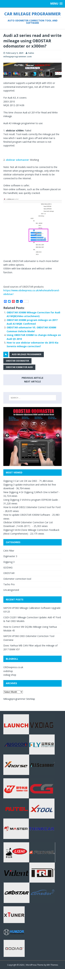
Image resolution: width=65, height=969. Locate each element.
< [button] (7, 435)
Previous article (32, 377)
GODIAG (7, 567)
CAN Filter (8, 550)
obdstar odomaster (17, 159)
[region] (32, 70)
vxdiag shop (9, 674)
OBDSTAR (8, 573)
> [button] (57, 435)
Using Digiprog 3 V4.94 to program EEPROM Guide (30, 499)
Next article (32, 381)
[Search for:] (32, 398)
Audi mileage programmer (26, 354)
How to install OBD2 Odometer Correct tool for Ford (31, 507)
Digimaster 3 (10, 556)
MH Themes (52, 964)
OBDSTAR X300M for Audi (19, 367)
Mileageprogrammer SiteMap (19, 698)
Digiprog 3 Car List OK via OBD (20, 480)
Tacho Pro (9, 584)
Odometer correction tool (17, 578)
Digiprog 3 (8, 562)
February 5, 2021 (15, 52)
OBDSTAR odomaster (17, 360)
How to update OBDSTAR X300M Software (26, 514)
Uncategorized (11, 589)
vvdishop (8, 671)
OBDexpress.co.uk (13, 667)
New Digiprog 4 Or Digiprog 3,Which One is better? (30, 492)
